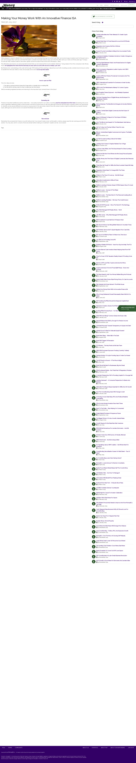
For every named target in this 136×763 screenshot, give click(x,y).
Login (126, 1)
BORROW (106, 5)
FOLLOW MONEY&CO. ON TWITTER (103, 16)
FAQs (3, 747)
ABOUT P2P (104, 747)
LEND (101, 5)
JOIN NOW (131, 4)
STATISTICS (95, 747)
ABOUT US (86, 747)
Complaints (18, 747)
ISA (97, 5)
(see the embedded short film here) (65, 102)
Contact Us (132, 1)
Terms (10, 747)
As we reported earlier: (43, 69)
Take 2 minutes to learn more (107, 8)
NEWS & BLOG (124, 5)
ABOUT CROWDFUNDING (117, 747)
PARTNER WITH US (114, 5)
